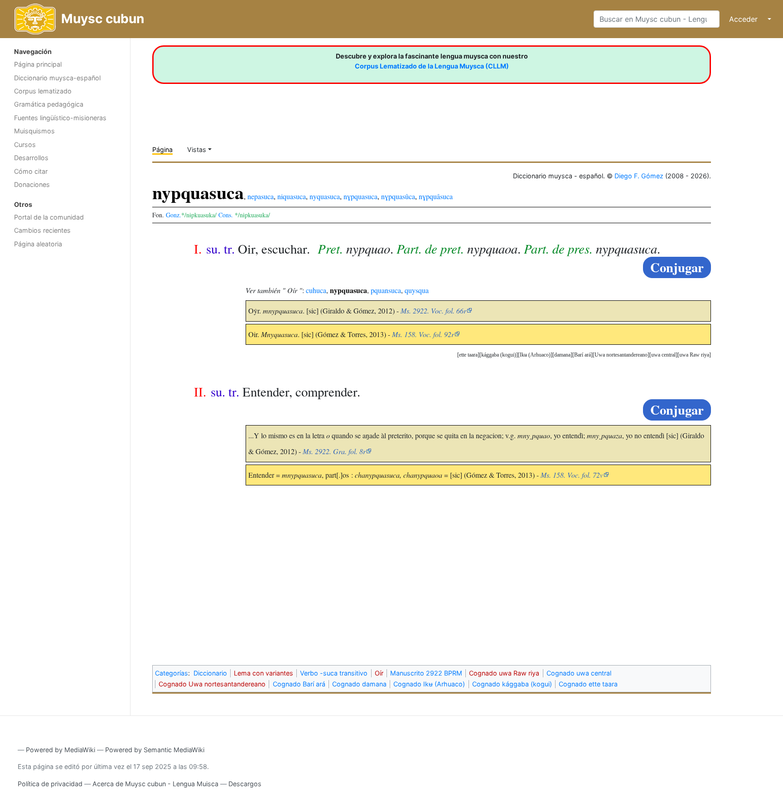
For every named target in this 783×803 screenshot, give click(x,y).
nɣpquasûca (398, 196)
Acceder (743, 19)
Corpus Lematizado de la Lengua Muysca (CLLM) (432, 66)
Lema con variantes (263, 673)
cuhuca (316, 290)
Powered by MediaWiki (60, 750)
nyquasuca (324, 196)
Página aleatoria (38, 244)
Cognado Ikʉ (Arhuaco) (429, 684)
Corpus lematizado (43, 91)
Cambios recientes (42, 230)
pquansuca (386, 290)
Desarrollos (31, 158)
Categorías (171, 673)
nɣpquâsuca (436, 196)
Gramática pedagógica (48, 104)
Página (162, 149)
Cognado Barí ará (299, 684)
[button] (694, 355)
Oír (379, 673)
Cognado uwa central (578, 673)
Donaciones (32, 184)
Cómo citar (31, 171)
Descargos (244, 784)
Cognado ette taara (588, 684)
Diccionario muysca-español (57, 78)
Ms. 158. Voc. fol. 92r (423, 334)
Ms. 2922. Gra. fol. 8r (334, 451)
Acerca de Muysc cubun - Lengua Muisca (155, 784)
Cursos (25, 144)
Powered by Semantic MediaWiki (154, 750)
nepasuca (260, 196)
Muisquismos (34, 131)
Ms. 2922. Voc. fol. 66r (433, 310)
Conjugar (677, 267)
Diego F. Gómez (638, 176)
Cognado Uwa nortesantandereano (212, 684)
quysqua (417, 290)
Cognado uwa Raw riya (504, 673)
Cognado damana (359, 684)
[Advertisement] (65, 397)
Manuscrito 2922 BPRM (426, 673)
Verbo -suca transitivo (333, 673)
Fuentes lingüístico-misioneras (60, 118)
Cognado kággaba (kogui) (512, 684)
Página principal (38, 64)
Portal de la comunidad (49, 217)
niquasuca (291, 196)
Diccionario (210, 673)
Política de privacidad (50, 784)
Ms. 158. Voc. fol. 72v (572, 475)
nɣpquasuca (360, 196)
